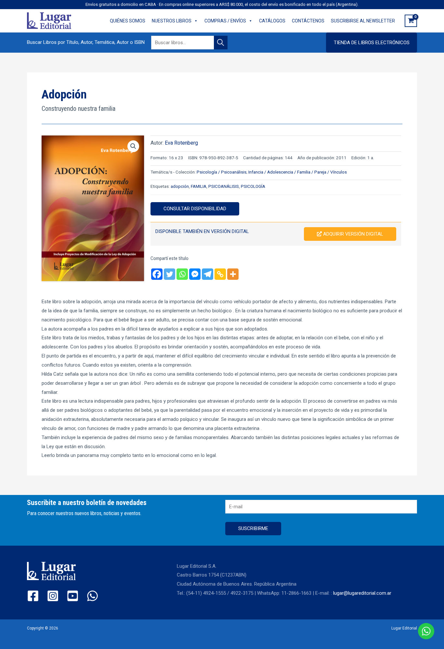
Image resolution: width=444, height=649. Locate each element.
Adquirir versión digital (352, 234)
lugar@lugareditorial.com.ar (362, 593)
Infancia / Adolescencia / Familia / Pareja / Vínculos (297, 172)
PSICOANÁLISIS (223, 186)
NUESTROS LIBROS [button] (171, 20)
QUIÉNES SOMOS (127, 20)
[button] (371, 42)
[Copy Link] (220, 274)
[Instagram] (53, 596)
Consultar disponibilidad (194, 209)
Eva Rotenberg (181, 143)
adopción (180, 186)
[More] (233, 274)
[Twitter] (169, 274)
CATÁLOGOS (272, 20)
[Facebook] (157, 274)
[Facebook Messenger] (195, 274)
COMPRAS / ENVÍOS (225, 20)
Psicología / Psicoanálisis (221, 172)
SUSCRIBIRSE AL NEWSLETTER (363, 20)
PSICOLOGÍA (253, 186)
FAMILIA (198, 186)
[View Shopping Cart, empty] (411, 21)
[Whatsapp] (182, 274)
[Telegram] (207, 274)
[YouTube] (73, 596)
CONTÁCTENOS (308, 20)
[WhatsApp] (92, 596)
